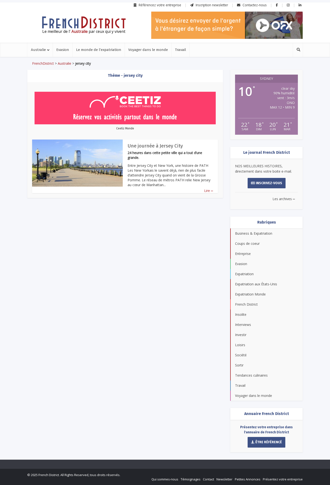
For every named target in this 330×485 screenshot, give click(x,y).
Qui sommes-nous (164, 479)
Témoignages (191, 479)
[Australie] (84, 22)
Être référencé (268, 442)
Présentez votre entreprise (283, 479)
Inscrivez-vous (269, 183)
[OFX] (227, 25)
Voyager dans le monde (148, 50)
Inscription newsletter (211, 5)
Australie (38, 50)
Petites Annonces (247, 479)
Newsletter (224, 479)
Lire (208, 190)
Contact (208, 479)
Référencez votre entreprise (159, 5)
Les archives (284, 199)
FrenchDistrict (43, 63)
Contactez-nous (254, 5)
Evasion (62, 50)
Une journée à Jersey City (155, 146)
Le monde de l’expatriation (98, 50)
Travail (180, 50)
